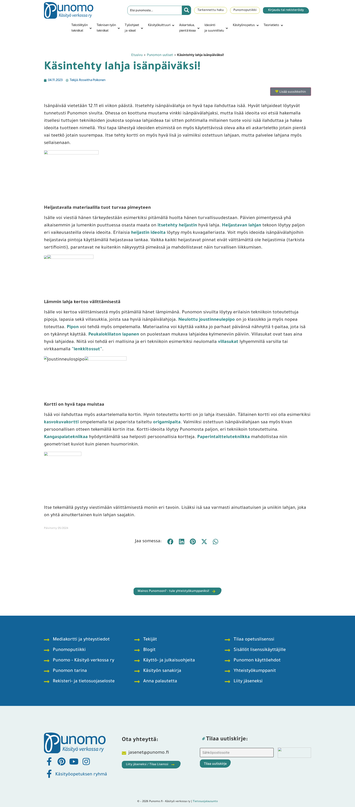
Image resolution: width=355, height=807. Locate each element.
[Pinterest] (61, 761)
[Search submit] (186, 10)
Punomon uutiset (160, 55)
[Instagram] (86, 761)
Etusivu (137, 55)
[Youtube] (74, 761)
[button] (82, 28)
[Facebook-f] (49, 761)
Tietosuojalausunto (205, 801)
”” (87, 349)
